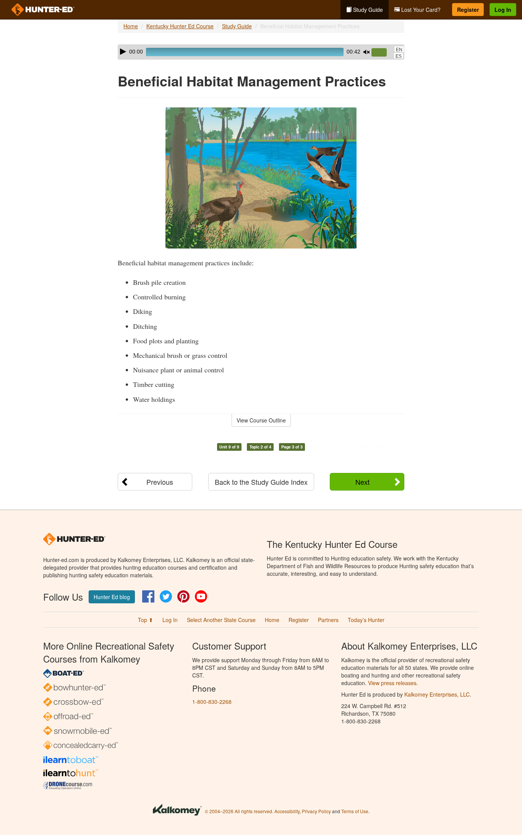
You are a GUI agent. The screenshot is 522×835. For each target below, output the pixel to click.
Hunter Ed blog (112, 597)
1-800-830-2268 (212, 701)
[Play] (123, 52)
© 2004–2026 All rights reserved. (239, 811)
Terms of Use (354, 811)
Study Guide (367, 9)
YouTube (201, 596)
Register (468, 9)
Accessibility (287, 811)
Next (362, 482)
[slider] (382, 53)
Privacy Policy (316, 811)
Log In (502, 9)
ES (399, 56)
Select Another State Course (221, 620)
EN (399, 49)
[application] (261, 52)
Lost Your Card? (420, 9)
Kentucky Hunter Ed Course (180, 26)
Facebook (148, 596)
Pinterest (183, 596)
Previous (159, 482)
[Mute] (366, 52)
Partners (328, 620)
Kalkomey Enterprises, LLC (437, 694)
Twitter (166, 596)
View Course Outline (261, 420)
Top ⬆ (145, 620)
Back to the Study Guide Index (261, 482)
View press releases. (393, 683)
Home (130, 26)
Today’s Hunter (366, 620)
